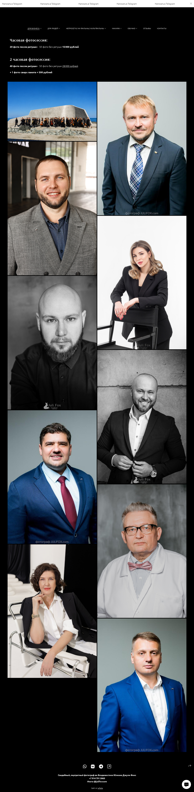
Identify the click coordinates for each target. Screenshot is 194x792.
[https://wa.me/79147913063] (85, 766)
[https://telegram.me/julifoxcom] (101, 766)
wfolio (100, 788)
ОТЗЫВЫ (147, 28)
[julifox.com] (97, 17)
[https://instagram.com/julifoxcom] (109, 766)
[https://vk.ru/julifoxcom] (93, 766)
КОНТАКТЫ (161, 28)
